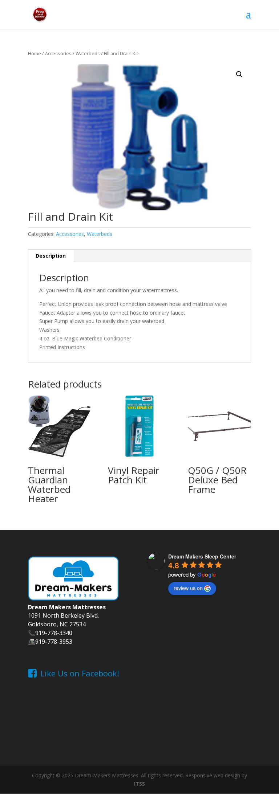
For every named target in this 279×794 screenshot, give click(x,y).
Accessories (58, 53)
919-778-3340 (53, 633)
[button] (239, 74)
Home (34, 53)
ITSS (139, 783)
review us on (188, 588)
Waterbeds (88, 53)
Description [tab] (51, 255)
